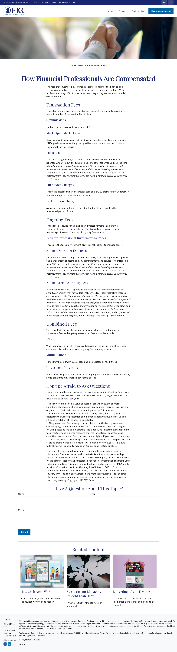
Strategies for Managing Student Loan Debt (84, 593)
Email (92, 493)
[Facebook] (171, 2)
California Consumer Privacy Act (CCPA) (98, 633)
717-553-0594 (50, 2)
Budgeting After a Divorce (131, 591)
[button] (110, 10)
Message (22, 510)
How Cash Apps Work (35, 591)
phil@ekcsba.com (68, 2)
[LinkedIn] (164, 2)
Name (21, 493)
